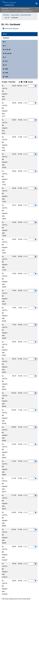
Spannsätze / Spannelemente (21, 15)
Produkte (6, 15)
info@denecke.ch (24, 8)
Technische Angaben (11, 28)
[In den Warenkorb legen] (35, 85)
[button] (19, 34)
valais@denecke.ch (27, 11)
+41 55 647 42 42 (14, 8)
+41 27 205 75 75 (16, 11)
